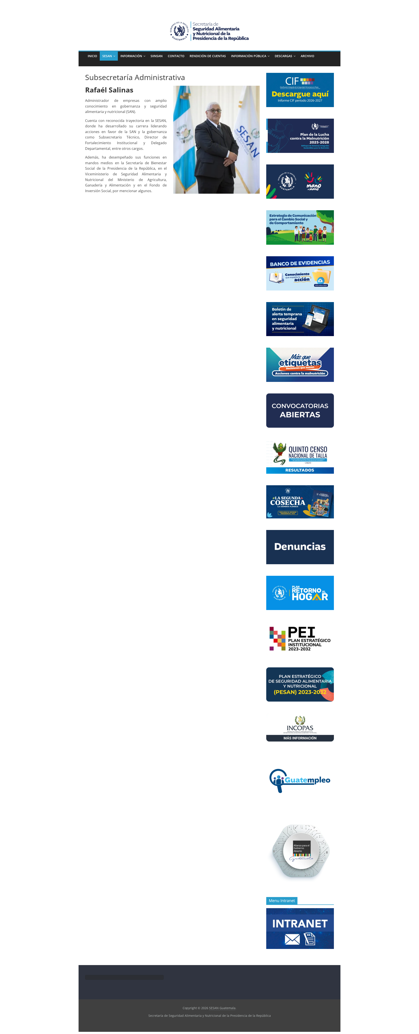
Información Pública (248, 56)
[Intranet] (300, 910)
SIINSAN (157, 56)
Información (131, 56)
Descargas (283, 56)
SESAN (107, 56)
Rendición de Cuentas (208, 56)
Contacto (176, 56)
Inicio (92, 56)
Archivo (307, 56)
